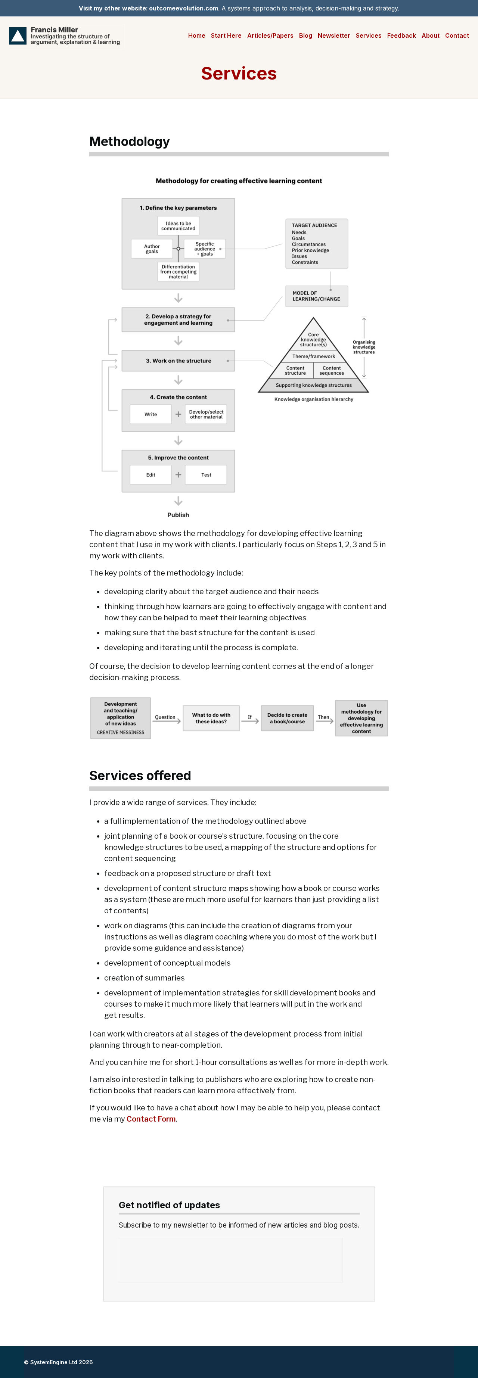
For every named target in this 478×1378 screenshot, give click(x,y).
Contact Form (151, 1118)
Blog (305, 35)
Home (196, 35)
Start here (226, 35)
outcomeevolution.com (183, 8)
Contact (457, 35)
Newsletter (334, 35)
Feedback (401, 35)
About (431, 35)
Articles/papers (270, 35)
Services (369, 35)
